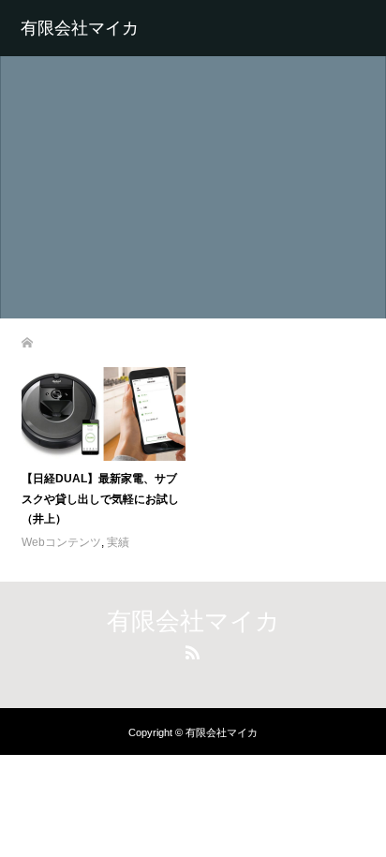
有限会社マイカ (80, 28)
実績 (118, 542)
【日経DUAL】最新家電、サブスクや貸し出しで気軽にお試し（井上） (100, 498)
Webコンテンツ (61, 542)
